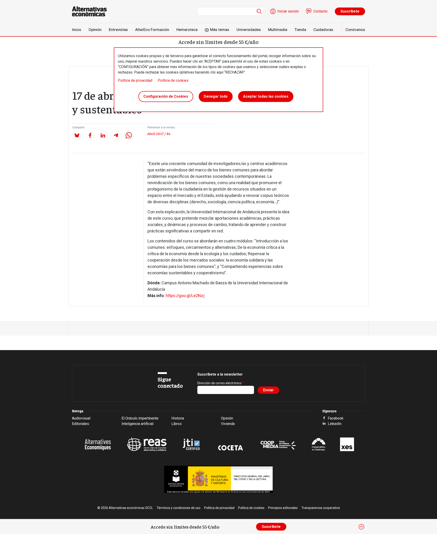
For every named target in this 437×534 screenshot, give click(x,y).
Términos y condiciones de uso (179, 508)
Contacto (320, 11)
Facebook (335, 418)
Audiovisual (81, 418)
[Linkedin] (103, 135)
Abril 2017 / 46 (158, 133)
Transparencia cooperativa (320, 508)
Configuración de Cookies (165, 96)
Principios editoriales (283, 508)
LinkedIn (334, 424)
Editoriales (80, 424)
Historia (177, 418)
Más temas (219, 29)
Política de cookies (173, 80)
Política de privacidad (135, 80)
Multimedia (277, 29)
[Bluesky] (77, 135)
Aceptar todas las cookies (265, 96)
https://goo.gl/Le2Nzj (185, 295)
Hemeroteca (187, 29)
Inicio (76, 29)
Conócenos (355, 29)
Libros (176, 424)
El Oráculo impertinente (140, 418)
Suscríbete (349, 11)
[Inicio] (91, 11)
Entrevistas (118, 29)
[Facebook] (90, 135)
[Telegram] (116, 135)
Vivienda (228, 424)
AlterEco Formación (152, 29)
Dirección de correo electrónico (219, 383)
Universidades (248, 29)
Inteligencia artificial (137, 424)
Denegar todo (216, 96)
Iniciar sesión (288, 11)
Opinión (95, 29)
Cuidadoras (323, 29)
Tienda (300, 29)
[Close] (361, 526)
